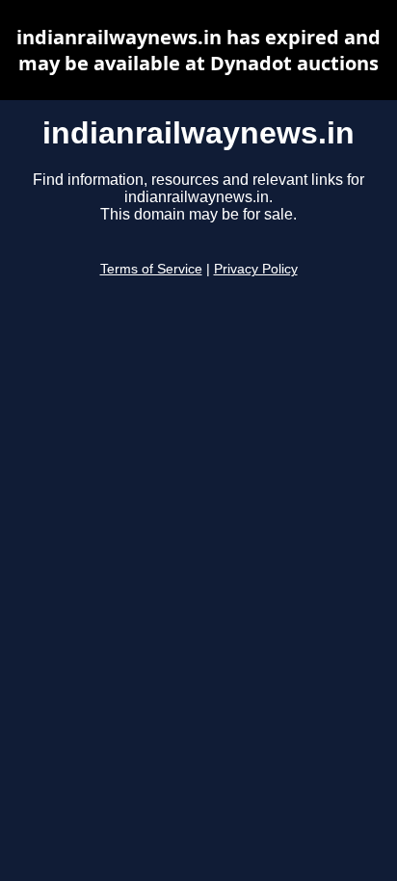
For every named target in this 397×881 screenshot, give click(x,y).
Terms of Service (151, 269)
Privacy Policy (256, 269)
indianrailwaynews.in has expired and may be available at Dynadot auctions (198, 50)
